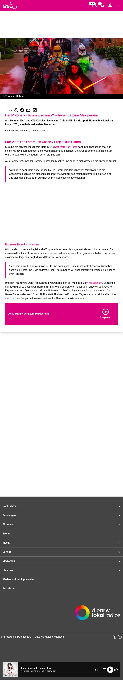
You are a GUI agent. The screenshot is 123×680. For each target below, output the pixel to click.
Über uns (8, 570)
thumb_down (104, 670)
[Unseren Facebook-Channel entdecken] (115, 637)
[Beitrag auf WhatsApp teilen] (16, 110)
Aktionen (8, 524)
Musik (6, 542)
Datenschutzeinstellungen (49, 636)
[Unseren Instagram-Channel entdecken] (120, 637)
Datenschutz (24, 636)
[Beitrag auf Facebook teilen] (22, 110)
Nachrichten (9, 506)
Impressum (7, 636)
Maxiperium (95, 282)
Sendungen (9, 515)
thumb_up (116, 670)
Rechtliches (9, 588)
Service (7, 551)
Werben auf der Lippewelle (18, 579)
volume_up (96, 670)
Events (6, 533)
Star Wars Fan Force (65, 146)
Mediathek (9, 561)
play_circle (110, 670)
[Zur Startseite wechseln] (10, 5)
